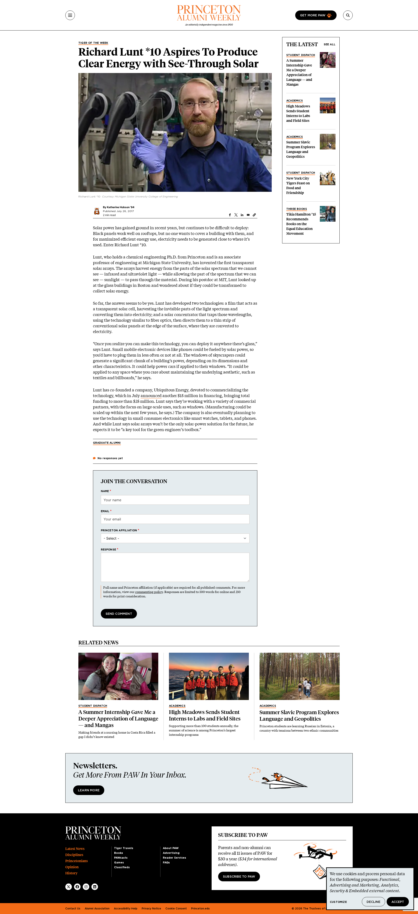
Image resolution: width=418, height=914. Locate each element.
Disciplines (74, 855)
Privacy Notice (151, 908)
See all (329, 44)
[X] (68, 887)
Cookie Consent (176, 908)
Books (118, 853)
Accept (397, 902)
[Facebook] (77, 887)
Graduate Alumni (107, 443)
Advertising (171, 853)
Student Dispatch (300, 55)
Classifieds (122, 867)
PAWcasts (121, 857)
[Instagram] (86, 887)
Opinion (72, 867)
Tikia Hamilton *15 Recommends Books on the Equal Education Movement (301, 224)
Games (119, 862)
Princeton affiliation (119, 530)
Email (105, 511)
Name (105, 491)
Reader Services (174, 857)
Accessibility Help (125, 908)
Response (108, 549)
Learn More (88, 790)
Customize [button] (338, 902)
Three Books (296, 209)
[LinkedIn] (94, 887)
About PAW (171, 848)
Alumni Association (97, 908)
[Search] (348, 15)
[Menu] (70, 15)
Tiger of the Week (93, 43)
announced (151, 395)
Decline (373, 902)
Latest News (74, 849)
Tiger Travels (123, 848)
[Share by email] (248, 215)
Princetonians (76, 861)
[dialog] (370, 889)
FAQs (166, 862)
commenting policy (149, 592)
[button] (254, 215)
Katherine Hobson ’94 (120, 207)
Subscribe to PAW (239, 876)
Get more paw (312, 15)
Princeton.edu (200, 908)
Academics (294, 100)
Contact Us (72, 908)
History (71, 873)
